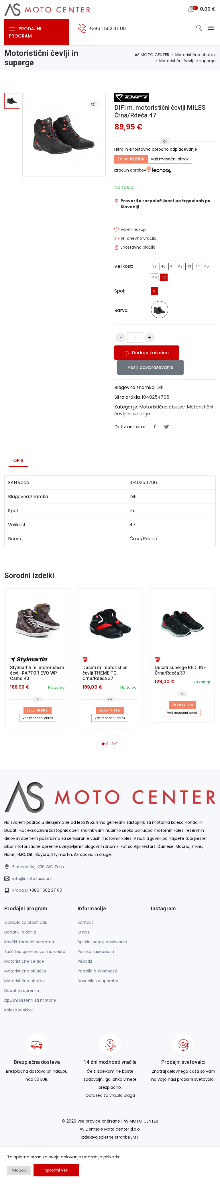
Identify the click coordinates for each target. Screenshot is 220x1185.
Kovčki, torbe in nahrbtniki (29, 942)
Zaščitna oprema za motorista (34, 951)
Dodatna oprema (21, 990)
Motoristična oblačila (25, 971)
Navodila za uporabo (98, 981)
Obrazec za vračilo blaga (110, 1095)
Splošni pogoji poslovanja (102, 942)
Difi (159, 387)
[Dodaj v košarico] (38, 621)
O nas (83, 932)
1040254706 (155, 397)
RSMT (133, 1137)
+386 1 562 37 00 (45, 890)
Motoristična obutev (195, 55)
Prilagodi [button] (19, 1170)
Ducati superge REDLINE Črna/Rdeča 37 (180, 670)
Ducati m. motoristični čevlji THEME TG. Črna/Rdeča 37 (105, 673)
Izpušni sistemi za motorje (30, 1000)
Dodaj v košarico (150, 352)
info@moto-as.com (32, 878)
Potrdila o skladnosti (97, 971)
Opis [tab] (18, 460)
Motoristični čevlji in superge (187, 61)
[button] (103, 744)
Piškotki (85, 961)
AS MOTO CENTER (152, 55)
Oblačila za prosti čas (25, 922)
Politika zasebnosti (96, 951)
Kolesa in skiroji (19, 1010)
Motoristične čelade (24, 961)
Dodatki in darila (20, 932)
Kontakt (85, 922)
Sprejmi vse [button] (56, 1170)
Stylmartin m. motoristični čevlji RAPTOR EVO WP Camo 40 (37, 673)
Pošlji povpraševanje (150, 367)
